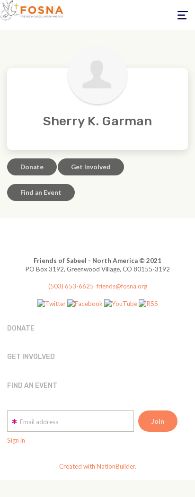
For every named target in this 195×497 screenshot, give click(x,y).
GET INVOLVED (31, 357)
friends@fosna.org (122, 286)
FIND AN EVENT (32, 386)
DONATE (21, 328)
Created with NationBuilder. (97, 466)
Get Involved (91, 167)
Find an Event (41, 192)
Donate (32, 167)
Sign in (16, 440)
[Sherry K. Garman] (97, 74)
